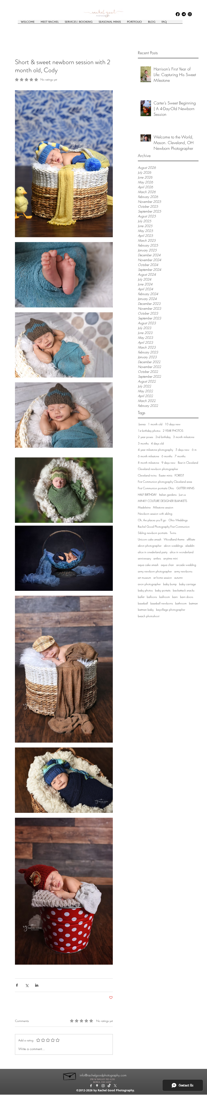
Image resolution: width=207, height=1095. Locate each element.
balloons (152, 597)
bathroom (181, 603)
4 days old (157, 443)
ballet (141, 597)
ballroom (164, 597)
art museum (144, 577)
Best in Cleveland (188, 463)
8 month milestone (148, 463)
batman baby (146, 609)
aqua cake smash (148, 565)
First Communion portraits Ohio (156, 488)
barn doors (186, 597)
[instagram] (190, 14)
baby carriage (187, 584)
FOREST (179, 475)
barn (175, 597)
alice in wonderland (181, 552)
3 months (143, 443)
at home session (162, 577)
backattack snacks (183, 590)
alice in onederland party (152, 552)
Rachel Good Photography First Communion (164, 526)
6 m (194, 450)
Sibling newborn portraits (152, 533)
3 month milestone (183, 437)
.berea (142, 424)
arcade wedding (186, 565)
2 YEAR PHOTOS (173, 431)
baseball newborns (161, 603)
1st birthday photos (149, 431)
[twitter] (115, 1086)
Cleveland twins (147, 475)
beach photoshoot (148, 616)
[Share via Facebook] (17, 985)
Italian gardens (167, 494)
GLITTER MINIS (185, 488)
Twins (173, 533)
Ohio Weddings (178, 520)
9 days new (168, 463)
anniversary (144, 558)
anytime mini (170, 558)
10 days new (173, 424)
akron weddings (173, 546)
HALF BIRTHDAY (147, 494)
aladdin (189, 546)
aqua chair (167, 565)
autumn (178, 577)
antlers (157, 558)
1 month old (155, 424)
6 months (167, 456)
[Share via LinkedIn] (37, 985)
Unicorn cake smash (149, 539)
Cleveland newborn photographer (158, 469)
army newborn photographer (155, 571)
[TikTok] (109, 1086)
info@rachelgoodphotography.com (103, 1075)
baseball (143, 603)
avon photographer (149, 584)
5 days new (182, 450)
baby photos (145, 590)
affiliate (191, 539)
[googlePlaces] (184, 14)
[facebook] (178, 14)
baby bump (170, 584)
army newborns (183, 571)
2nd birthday (163, 437)
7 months (180, 456)
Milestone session (163, 507)
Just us (182, 494)
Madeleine (144, 507)
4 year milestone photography (155, 450)
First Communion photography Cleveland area (165, 482)
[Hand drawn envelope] (69, 1075)
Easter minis (165, 475)
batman (193, 603)
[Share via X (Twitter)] (27, 985)
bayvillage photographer (170, 609)
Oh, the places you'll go (152, 520)
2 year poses (145, 437)
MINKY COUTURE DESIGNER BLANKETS (162, 501)
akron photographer (150, 546)
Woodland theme (174, 539)
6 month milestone (148, 456)
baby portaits (162, 590)
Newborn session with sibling (155, 514)
